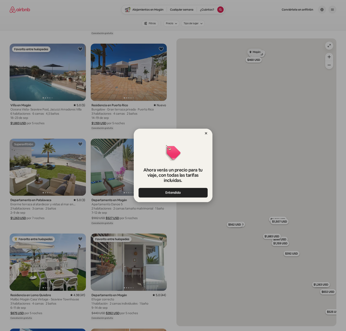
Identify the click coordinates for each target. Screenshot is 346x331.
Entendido (173, 193)
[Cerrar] (206, 133)
